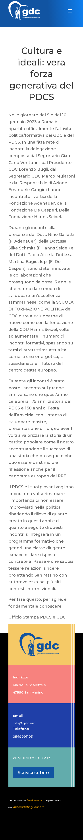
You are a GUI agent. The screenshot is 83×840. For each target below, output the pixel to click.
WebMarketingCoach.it (28, 807)
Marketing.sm (36, 800)
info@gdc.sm (24, 723)
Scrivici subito (33, 772)
